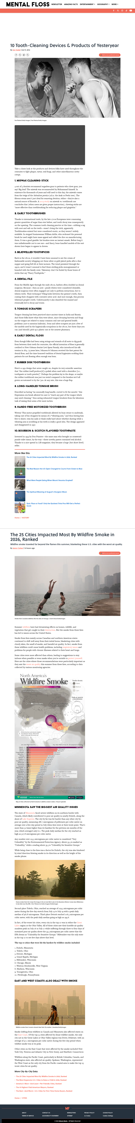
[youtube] (131, 10)
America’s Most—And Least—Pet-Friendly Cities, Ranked (39, 1083)
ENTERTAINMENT (86, 4)
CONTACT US (46, 1113)
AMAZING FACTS (71, 4)
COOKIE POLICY (108, 1113)
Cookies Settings (108, 1116)
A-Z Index (87, 1116)
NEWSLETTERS (71, 1113)
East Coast (22, 1034)
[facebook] (113, 10)
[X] (118, 10)
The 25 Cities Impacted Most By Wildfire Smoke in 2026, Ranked (41, 1076)
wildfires (26, 627)
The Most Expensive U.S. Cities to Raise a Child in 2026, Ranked (41, 1080)
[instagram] (122, 10)
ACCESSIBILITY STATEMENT (50, 1116)
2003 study (44, 201)
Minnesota (30, 812)
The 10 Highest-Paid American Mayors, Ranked (34, 1087)
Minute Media (63, 1121)
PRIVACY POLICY (89, 1113)
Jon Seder (17, 50)
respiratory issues (70, 647)
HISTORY (25, 517)
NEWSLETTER (56, 4)
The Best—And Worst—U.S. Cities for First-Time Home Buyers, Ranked (44, 1091)
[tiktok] (126, 10)
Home (17, 517)
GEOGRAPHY (102, 4)
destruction (50, 630)
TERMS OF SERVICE (28, 1116)
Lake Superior (28, 818)
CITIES (24, 1098)
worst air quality (33, 664)
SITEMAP (69, 1116)
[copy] (27, 54)
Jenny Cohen (18, 548)
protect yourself (75, 658)
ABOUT (24, 1113)
